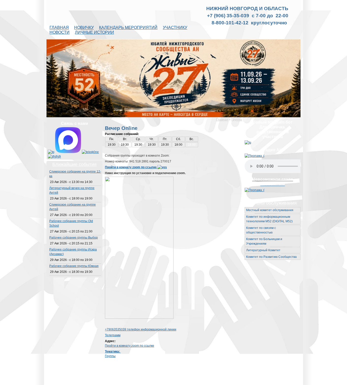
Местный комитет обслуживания (269, 210)
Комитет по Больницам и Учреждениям (264, 241)
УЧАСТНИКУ (175, 27)
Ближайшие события (74, 164)
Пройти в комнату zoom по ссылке (131, 167)
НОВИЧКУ (84, 27)
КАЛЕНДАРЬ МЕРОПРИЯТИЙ (128, 27)
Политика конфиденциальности (240, 381)
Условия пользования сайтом (195, 381)
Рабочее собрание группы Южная (74, 266)
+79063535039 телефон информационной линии (140, 329)
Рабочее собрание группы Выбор (73, 237)
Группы (236, 119)
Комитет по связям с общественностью (261, 230)
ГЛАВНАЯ (59, 27)
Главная (222, 119)
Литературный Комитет (263, 250)
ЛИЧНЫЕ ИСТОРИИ (94, 32)
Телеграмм (112, 335)
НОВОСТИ (60, 32)
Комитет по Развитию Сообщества (271, 257)
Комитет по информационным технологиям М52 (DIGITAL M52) (269, 219)
